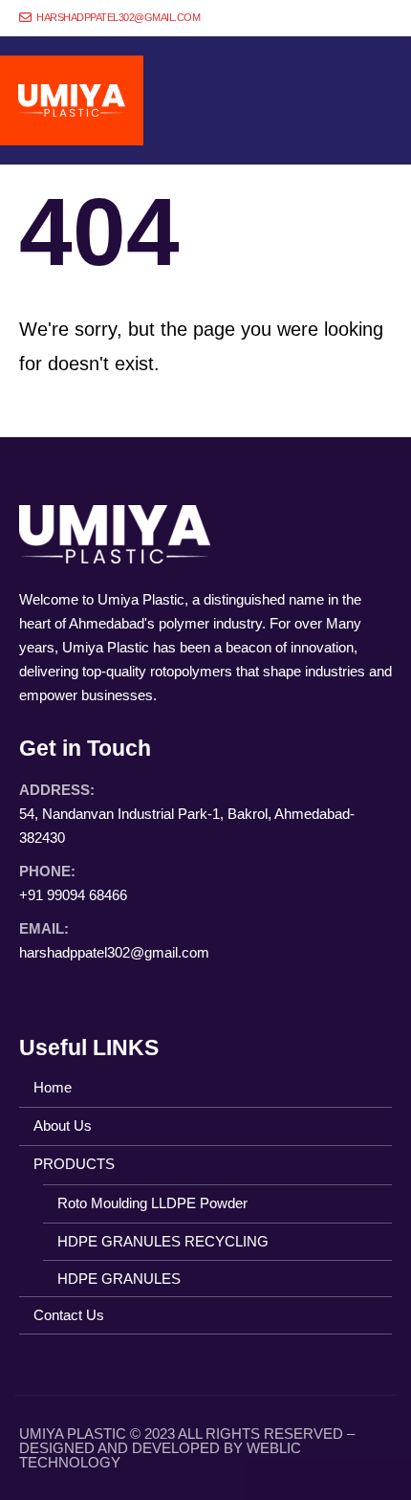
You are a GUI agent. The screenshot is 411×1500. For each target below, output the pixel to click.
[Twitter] (346, 18)
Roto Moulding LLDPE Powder (152, 1203)
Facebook (35, 990)
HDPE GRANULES (119, 1278)
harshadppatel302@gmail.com (117, 17)
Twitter (71, 990)
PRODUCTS (74, 1164)
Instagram (108, 990)
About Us (62, 1125)
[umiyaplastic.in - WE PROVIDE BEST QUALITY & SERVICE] (72, 100)
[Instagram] (377, 18)
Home (52, 1087)
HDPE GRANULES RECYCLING (163, 1241)
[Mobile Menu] (374, 100)
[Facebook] (314, 18)
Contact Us (68, 1315)
